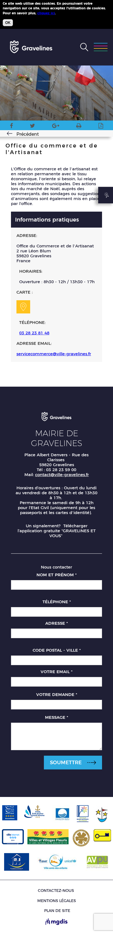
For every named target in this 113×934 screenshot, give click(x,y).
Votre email (56, 671)
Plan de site (57, 910)
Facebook (11, 126)
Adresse (56, 623)
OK (7, 23)
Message (56, 717)
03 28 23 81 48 (34, 332)
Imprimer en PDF (100, 126)
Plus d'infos (66, 13)
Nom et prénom (56, 574)
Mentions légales (56, 900)
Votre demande (56, 694)
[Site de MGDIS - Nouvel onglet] (56, 922)
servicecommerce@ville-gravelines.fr (53, 353)
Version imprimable (78, 126)
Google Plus (55, 126)
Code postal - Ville (57, 650)
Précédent (27, 134)
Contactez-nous (56, 890)
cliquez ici (46, 13)
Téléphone (57, 601)
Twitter (32, 126)
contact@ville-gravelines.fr (62, 474)
